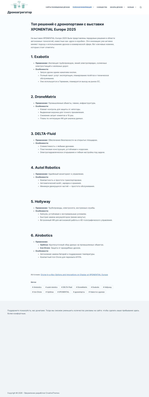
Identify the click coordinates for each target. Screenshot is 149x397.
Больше (131, 7)
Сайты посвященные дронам (58, 7)
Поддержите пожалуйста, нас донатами (26, 310)
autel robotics (52, 287)
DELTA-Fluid (66, 287)
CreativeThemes (52, 393)
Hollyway (107, 287)
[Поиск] (141, 7)
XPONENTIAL (63, 292)
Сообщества (102, 7)
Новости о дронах (97, 292)
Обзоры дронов (116, 7)
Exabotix (95, 287)
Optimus (50, 292)
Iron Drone (37, 292)
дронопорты (79, 292)
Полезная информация (82, 7)
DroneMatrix (81, 287)
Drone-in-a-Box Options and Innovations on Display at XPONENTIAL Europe (74, 274)
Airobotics (37, 287)
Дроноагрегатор (19, 12)
